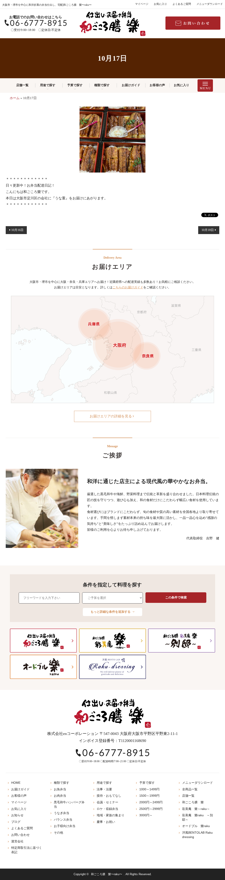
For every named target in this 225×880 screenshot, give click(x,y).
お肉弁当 (60, 795)
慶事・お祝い (106, 822)
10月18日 (207, 230)
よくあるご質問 (181, 3)
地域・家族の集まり (110, 815)
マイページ (141, 3)
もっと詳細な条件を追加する (111, 611)
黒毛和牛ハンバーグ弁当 (69, 804)
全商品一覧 (190, 789)
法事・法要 (104, 789)
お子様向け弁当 (64, 826)
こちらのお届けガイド (127, 287)
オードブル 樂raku (196, 826)
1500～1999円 (149, 795)
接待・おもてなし (109, 795)
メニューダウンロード (209, 3)
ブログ (15, 822)
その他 (58, 832)
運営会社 (17, 841)
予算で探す (75, 85)
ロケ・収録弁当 (107, 809)
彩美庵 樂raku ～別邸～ (197, 817)
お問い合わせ (20, 834)
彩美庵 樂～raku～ (196, 809)
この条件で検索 (176, 597)
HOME (15, 782)
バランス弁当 (63, 819)
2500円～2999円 (151, 809)
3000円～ (145, 815)
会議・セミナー (107, 802)
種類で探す (102, 85)
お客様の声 (157, 85)
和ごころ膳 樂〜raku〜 (106, 874)
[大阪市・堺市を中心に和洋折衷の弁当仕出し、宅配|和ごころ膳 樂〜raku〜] (112, 23)
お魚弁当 (60, 789)
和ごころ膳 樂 (193, 802)
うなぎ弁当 (61, 813)
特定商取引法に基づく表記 (26, 850)
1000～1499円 (149, 789)
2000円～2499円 (151, 802)
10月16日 (17, 230)
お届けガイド (131, 85)
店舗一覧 (22, 85)
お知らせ (17, 815)
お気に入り (160, 3)
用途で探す (47, 85)
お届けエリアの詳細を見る (111, 416)
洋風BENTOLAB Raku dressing (197, 835)
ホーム (15, 98)
